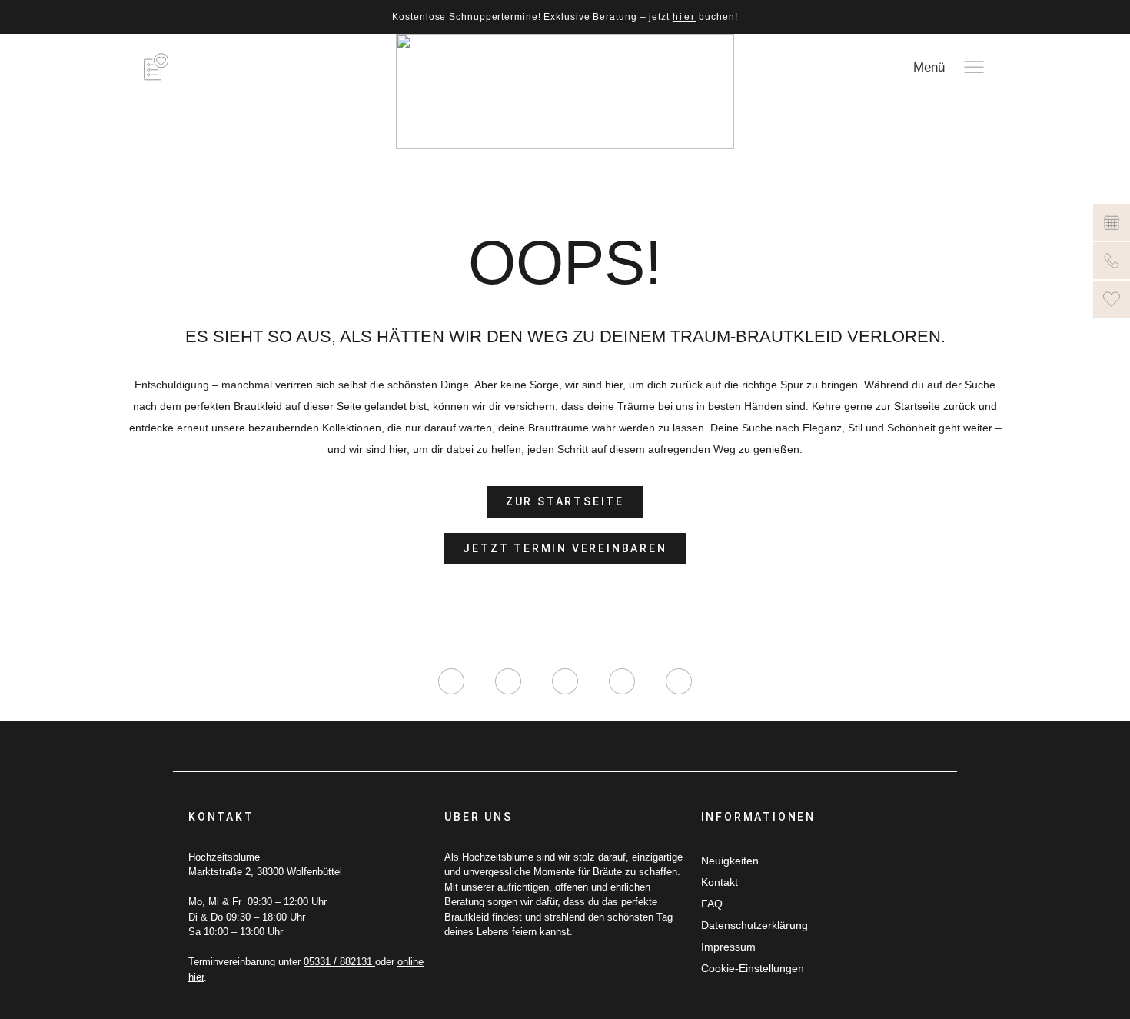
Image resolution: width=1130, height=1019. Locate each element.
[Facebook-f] (508, 681)
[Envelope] (679, 681)
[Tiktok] (565, 681)
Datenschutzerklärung (754, 925)
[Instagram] (451, 681)
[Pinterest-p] (622, 681)
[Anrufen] (1111, 260)
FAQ (712, 903)
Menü (929, 67)
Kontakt (719, 882)
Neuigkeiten (730, 860)
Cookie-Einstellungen (752, 968)
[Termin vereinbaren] (1111, 222)
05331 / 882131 (339, 961)
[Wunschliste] (1111, 299)
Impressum (728, 947)
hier (684, 17)
